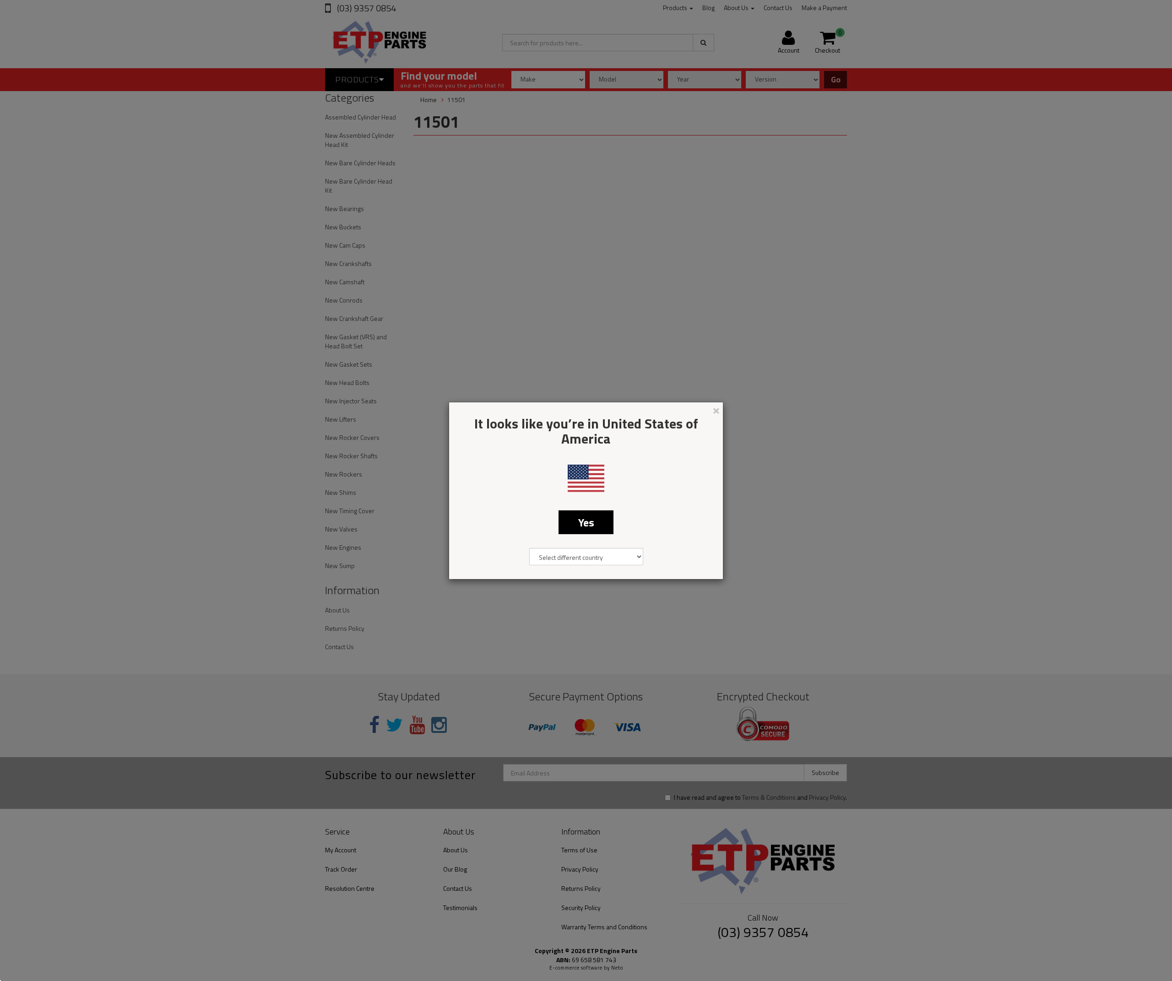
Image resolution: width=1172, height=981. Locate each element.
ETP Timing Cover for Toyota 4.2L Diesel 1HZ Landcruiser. (76, 943)
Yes (586, 522)
